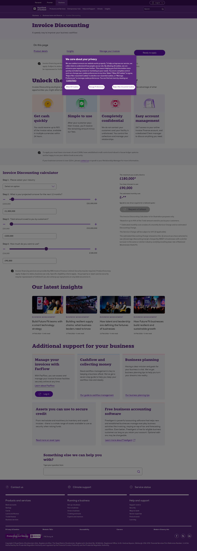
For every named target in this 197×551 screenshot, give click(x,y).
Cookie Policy (71, 81)
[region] (99, 75)
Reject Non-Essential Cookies (123, 87)
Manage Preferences (96, 87)
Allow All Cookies (72, 87)
